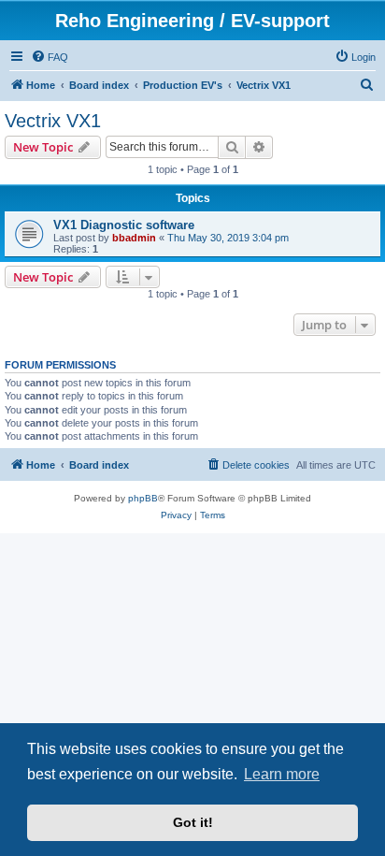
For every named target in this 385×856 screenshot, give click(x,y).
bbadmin (134, 237)
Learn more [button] (282, 774)
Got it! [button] (193, 822)
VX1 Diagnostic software (123, 225)
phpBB (143, 498)
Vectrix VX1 (53, 120)
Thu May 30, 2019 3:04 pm (228, 237)
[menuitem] (49, 57)
